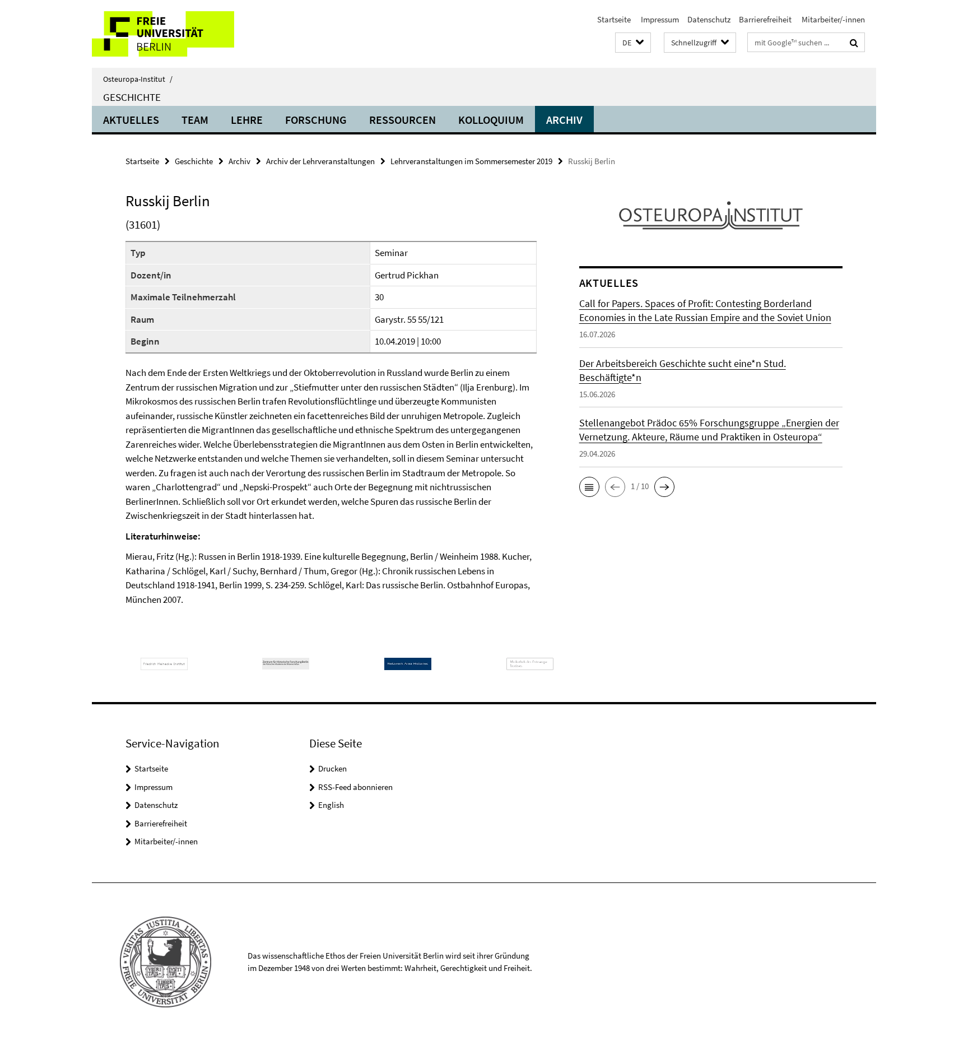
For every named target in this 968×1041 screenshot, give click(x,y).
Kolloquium (491, 120)
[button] (633, 42)
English (331, 805)
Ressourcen (402, 120)
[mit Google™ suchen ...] (854, 43)
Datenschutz (708, 19)
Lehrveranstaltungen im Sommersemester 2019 (471, 161)
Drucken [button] (332, 768)
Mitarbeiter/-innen (832, 19)
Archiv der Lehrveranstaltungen (320, 161)
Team (195, 120)
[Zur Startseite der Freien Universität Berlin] (186, 34)
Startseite (614, 19)
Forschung (316, 120)
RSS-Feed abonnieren (355, 787)
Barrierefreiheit (765, 19)
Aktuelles (131, 120)
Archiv (564, 120)
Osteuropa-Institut (138, 79)
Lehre (247, 120)
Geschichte (132, 97)
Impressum (659, 19)
